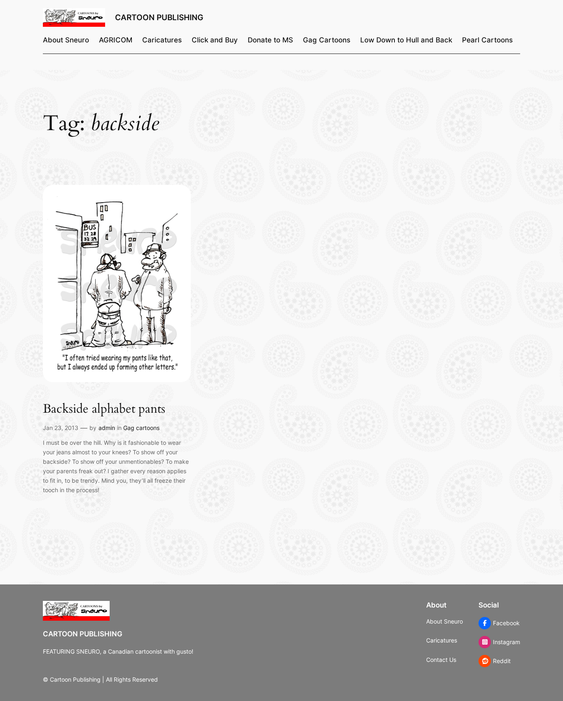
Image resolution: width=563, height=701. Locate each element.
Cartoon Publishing (159, 17)
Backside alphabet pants (104, 409)
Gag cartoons (141, 427)
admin (107, 427)
